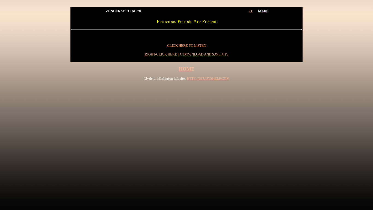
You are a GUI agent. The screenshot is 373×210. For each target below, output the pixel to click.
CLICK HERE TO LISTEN (186, 45)
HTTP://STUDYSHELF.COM (208, 78)
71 (251, 11)
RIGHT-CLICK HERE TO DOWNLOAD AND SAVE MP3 (187, 54)
